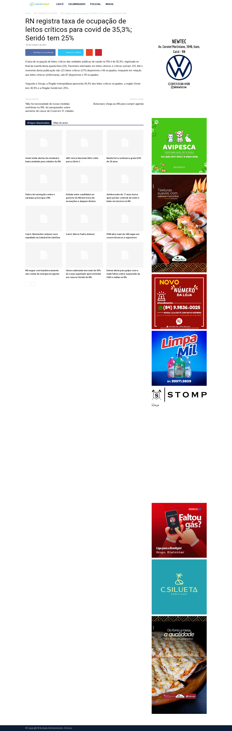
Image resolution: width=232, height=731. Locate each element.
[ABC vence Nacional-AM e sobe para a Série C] (84, 142)
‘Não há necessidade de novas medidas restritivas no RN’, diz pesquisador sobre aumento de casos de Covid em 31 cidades (49, 107)
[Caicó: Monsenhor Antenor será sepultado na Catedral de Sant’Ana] (43, 218)
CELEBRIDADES (76, 4)
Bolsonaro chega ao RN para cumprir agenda (118, 103)
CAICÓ (60, 4)
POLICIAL (95, 4)
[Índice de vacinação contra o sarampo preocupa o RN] (43, 179)
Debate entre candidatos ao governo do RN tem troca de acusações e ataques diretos (81, 197)
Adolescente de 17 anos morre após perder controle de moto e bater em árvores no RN (122, 197)
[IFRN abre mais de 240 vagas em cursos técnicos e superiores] (125, 218)
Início (27, 13)
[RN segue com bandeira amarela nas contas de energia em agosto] (43, 255)
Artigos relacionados (38, 123)
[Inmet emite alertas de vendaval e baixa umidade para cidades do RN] (43, 142)
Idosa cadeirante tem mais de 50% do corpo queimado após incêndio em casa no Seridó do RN (83, 274)
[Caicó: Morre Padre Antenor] (84, 218)
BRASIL (110, 4)
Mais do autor (60, 123)
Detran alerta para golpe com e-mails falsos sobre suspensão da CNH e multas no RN (123, 274)
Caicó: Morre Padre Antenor (80, 234)
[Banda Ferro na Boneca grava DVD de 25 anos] (125, 142)
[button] (203, 4)
